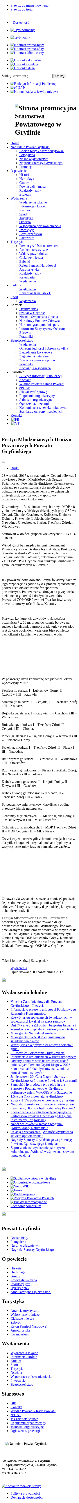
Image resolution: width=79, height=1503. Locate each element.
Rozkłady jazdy (30, 190)
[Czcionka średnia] (24, 64)
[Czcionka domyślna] (26, 60)
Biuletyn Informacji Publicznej (40, 376)
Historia (24, 175)
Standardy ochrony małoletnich (41, 411)
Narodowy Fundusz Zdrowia (39, 321)
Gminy (24, 182)
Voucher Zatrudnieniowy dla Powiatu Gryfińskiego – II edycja (37, 1003)
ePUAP (24, 388)
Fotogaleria (27, 155)
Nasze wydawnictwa (33, 159)
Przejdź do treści (22, 9)
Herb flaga (26, 178)
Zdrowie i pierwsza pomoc (37, 360)
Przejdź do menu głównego (29, 5)
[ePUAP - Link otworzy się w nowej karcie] (18, 87)
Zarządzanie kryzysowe (35, 352)
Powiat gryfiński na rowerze (38, 246)
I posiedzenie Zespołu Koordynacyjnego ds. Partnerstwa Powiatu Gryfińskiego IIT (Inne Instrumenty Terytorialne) (41, 1116)
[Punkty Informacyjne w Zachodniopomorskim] (44, 1206)
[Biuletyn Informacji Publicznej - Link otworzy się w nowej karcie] (33, 84)
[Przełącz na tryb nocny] (20, 37)
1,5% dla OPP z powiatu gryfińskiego (37, 1096)
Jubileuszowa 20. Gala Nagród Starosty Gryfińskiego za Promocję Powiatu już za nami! (44, 1078)
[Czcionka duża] (23, 68)
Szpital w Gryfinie (32, 313)
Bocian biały (19, 1238)
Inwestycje (26, 230)
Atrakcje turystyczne (33, 250)
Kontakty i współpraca (35, 368)
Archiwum (26, 238)
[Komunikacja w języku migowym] (36, 91)
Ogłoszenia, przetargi (34, 403)
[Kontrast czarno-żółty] (27, 49)
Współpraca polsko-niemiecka (40, 226)
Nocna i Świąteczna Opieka (38, 317)
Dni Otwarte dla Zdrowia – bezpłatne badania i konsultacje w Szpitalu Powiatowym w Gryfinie (44, 1027)
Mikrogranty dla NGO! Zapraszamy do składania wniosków (38, 1039)
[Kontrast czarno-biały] (27, 45)
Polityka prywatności (25, 1493)
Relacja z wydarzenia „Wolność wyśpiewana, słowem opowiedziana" (42, 1134)
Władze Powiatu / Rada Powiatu (41, 384)
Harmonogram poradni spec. (39, 325)
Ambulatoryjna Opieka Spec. (31, 1292)
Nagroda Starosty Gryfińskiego (41, 163)
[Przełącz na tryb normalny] (23, 30)
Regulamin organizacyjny (37, 396)
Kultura (24, 210)
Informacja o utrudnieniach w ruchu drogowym (43, 1057)
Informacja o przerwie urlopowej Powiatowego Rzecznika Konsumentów (43, 1011)
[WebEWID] (20, 1186)
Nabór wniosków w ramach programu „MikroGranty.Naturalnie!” (37, 1126)
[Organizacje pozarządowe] (30, 1182)
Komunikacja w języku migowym (42, 407)
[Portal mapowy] (23, 1194)
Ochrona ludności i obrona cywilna (43, 348)
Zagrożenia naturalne (33, 356)
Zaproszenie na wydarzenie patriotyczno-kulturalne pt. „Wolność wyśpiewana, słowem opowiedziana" (42, 1151)
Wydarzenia (27, 281)
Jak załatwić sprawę (33, 392)
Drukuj (15, 468)
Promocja (25, 167)
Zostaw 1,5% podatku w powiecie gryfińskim (42, 1100)
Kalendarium (28, 277)
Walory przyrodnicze (33, 253)
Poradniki (26, 336)
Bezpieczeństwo (30, 234)
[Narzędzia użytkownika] (3, 461)
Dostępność (21, 22)
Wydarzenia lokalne (33, 202)
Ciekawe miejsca (31, 257)
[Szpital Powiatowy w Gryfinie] (33, 1178)
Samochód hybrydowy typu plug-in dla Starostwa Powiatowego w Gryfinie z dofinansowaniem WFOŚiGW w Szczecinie (41, 1088)
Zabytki (24, 261)
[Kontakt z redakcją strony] (21, 1486)
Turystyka (26, 218)
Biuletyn (25, 194)
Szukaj (6, 76)
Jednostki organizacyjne (35, 400)
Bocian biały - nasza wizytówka (41, 151)
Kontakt (25, 380)
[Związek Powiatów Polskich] (32, 1198)
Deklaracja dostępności (27, 1497)
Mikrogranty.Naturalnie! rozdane (33, 1033)
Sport (23, 214)
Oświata (25, 222)
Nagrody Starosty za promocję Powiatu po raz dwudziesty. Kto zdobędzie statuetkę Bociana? (43, 1106)
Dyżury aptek (28, 309)
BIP (13, 1403)
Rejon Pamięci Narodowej (37, 265)
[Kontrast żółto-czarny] (27, 53)
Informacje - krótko (32, 206)
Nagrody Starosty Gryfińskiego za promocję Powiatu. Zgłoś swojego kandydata (41, 1142)
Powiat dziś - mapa (32, 186)
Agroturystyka (29, 269)
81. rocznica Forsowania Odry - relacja (38, 1053)
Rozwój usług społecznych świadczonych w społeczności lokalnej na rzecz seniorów (41, 1019)
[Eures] (16, 1190)
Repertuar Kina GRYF (35, 293)
